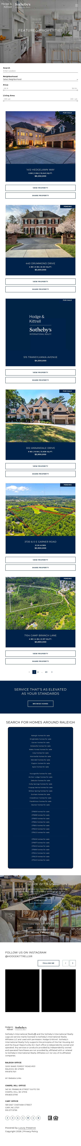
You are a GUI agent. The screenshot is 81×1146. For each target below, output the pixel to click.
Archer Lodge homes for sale (40, 777)
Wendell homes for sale (40, 760)
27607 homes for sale (40, 842)
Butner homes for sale (40, 805)
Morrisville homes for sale (40, 756)
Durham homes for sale (40, 794)
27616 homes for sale (40, 839)
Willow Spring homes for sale (40, 791)
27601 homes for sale (40, 825)
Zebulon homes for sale (40, 780)
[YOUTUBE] (28, 1118)
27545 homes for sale (40, 860)
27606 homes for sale (40, 849)
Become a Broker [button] (41, 933)
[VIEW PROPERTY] (40, 186)
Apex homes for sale (40, 767)
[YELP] (33, 1118)
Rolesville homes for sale (40, 746)
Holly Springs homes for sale (40, 784)
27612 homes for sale (40, 832)
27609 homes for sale (40, 811)
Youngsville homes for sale (40, 773)
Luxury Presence (27, 1128)
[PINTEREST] (38, 1118)
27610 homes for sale (40, 846)
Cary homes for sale (40, 753)
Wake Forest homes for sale (40, 749)
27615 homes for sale (40, 829)
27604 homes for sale (40, 822)
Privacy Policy (30, 1131)
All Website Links (13, 1078)
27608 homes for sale (40, 815)
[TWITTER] (23, 1118)
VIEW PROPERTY (40, 188)
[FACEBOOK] (7, 1118)
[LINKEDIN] (18, 1118)
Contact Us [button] (40, 900)
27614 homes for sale (40, 853)
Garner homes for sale (41, 742)
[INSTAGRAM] (12, 1118)
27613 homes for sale (40, 856)
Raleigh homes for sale (40, 735)
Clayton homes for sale (40, 763)
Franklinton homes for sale (40, 801)
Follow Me (48, 963)
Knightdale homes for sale (40, 739)
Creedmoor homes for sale (40, 798)
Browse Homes (40, 704)
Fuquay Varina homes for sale (40, 787)
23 (46, 672)
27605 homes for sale (40, 818)
